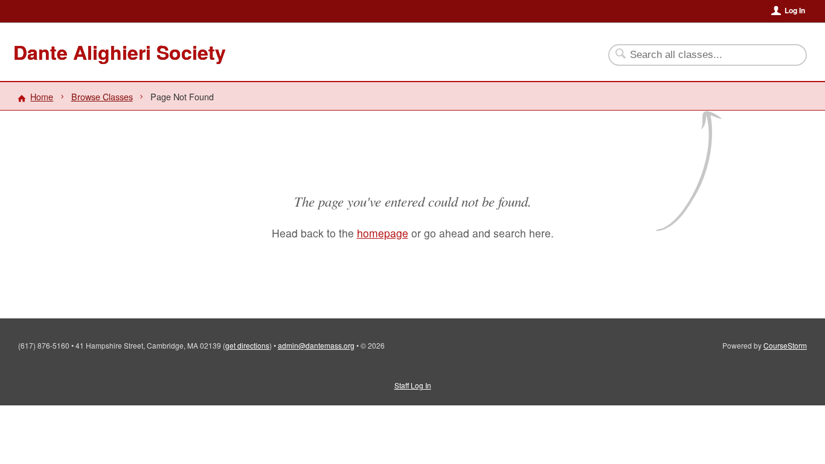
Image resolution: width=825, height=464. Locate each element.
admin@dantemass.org (316, 345)
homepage (382, 232)
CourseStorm (785, 345)
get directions (247, 345)
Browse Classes (102, 96)
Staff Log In (412, 385)
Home (41, 96)
